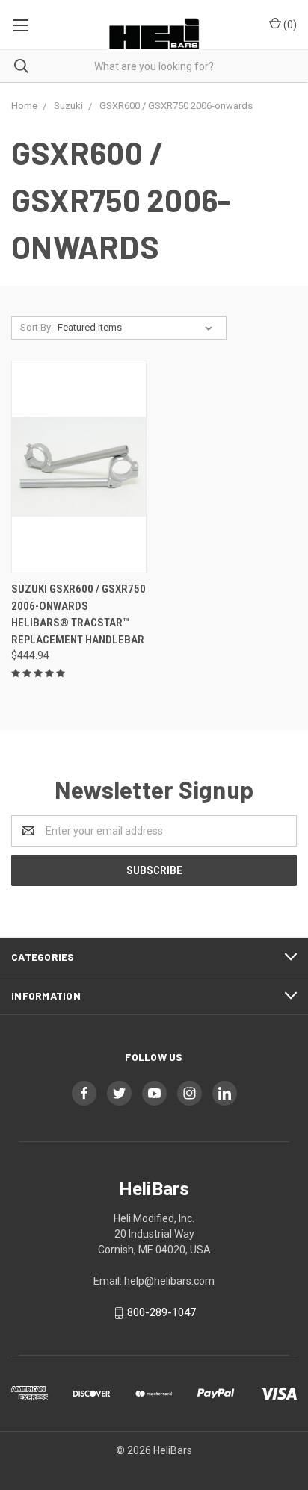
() (289, 25)
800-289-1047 (161, 1312)
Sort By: (36, 327)
